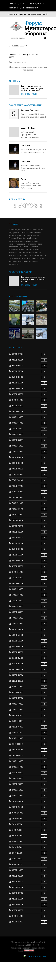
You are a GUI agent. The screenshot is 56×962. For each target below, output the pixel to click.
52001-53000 (17, 623)
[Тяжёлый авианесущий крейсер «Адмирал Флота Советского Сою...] (28, 319)
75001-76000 (17, 492)
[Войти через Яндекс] (30, 205)
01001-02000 (17, 916)
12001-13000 (17, 853)
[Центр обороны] (28, 306)
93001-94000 (17, 388)
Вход (22, 3)
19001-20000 (17, 813)
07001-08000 (17, 881)
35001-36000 (17, 721)
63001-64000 (17, 560)
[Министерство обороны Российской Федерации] (14, 306)
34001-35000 (17, 727)
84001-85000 (17, 440)
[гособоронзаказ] (41, 306)
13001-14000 (17, 847)
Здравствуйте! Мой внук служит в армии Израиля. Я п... (33, 115)
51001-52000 (17, 629)
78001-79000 (17, 474)
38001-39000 (17, 704)
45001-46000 (17, 664)
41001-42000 (17, 686)
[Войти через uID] (15, 205)
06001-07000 (17, 887)
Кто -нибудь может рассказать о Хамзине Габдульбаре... (31, 184)
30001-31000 (17, 750)
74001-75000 (17, 497)
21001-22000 (17, 801)
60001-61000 (17, 578)
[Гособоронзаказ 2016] (14, 319)
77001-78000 (17, 480)
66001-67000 (17, 543)
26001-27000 (17, 772)
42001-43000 (17, 681)
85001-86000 (17, 434)
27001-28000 (17, 767)
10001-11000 (17, 864)
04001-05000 (17, 899)
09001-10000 (17, 870)
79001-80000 (17, 469)
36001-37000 (17, 715)
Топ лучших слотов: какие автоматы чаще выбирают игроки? (32, 88)
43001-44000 (17, 675)
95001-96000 (17, 377)
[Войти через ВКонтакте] (20, 205)
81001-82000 (17, 457)
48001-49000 (17, 646)
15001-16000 (17, 836)
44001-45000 (17, 669)
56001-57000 (17, 600)
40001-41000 (17, 692)
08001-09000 (17, 876)
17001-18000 (17, 824)
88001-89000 (17, 417)
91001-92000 (17, 400)
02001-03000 (17, 910)
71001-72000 (17, 514)
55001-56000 (17, 606)
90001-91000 (17, 406)
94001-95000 (17, 383)
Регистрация (35, 3)
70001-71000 (17, 520)
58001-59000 (17, 589)
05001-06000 (17, 893)
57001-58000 (17, 595)
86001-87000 (17, 428)
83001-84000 (17, 446)
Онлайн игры (24, 54)
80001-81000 (17, 463)
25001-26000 (17, 778)
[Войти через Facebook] (25, 205)
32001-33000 (17, 738)
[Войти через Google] (35, 205)
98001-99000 (17, 360)
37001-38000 (17, 709)
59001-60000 (17, 583)
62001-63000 (17, 566)
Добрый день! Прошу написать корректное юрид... (30, 132)
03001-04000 (17, 904)
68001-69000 (17, 532)
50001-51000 (17, 635)
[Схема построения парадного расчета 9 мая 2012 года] (41, 319)
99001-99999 (18, 354)
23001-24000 (17, 790)
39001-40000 (17, 698)
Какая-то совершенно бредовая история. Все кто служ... (33, 166)
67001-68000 (17, 537)
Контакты (13, 8)
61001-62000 (17, 572)
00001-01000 (17, 922)
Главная (12, 3)
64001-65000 (17, 555)
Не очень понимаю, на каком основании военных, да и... (34, 148)
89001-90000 (17, 411)
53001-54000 (17, 618)
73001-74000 (17, 503)
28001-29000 (17, 761)
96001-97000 (17, 371)
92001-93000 (17, 394)
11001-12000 (17, 859)
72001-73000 (17, 509)
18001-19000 (17, 818)
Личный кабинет (30, 8)
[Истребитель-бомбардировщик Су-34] (41, 333)
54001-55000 (17, 612)
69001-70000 (17, 526)
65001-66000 (17, 549)
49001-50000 (17, 641)
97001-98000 (17, 365)
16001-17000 (17, 830)
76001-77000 (17, 486)
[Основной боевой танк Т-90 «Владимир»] (28, 333)
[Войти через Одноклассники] (41, 205)
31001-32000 (17, 744)
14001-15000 (17, 841)
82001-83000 (17, 451)
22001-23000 (17, 795)
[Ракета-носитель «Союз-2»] (14, 333)
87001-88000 (17, 423)
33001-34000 (17, 732)
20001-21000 (17, 807)
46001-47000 (17, 658)
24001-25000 (17, 784)
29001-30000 (17, 755)
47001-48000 (17, 652)
